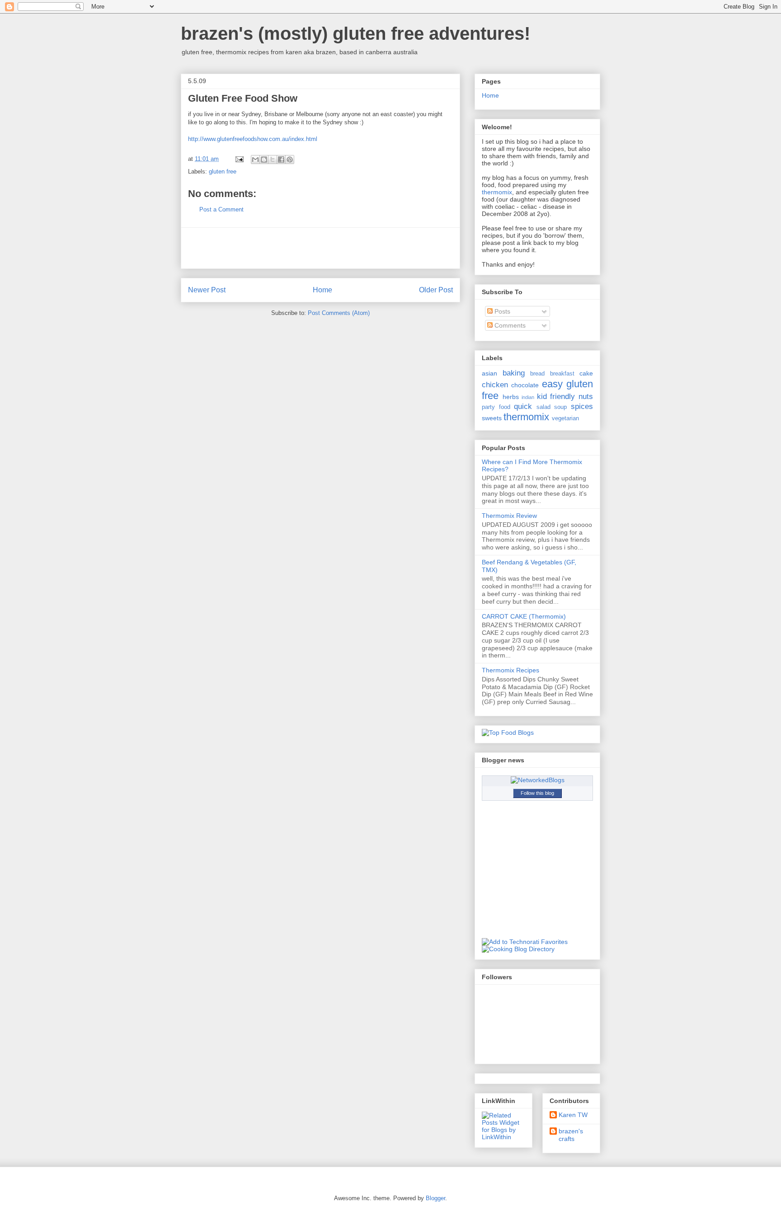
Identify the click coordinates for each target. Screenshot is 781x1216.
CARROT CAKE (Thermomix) (524, 616)
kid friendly (556, 396)
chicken (495, 384)
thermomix (497, 192)
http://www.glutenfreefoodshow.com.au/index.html (252, 139)
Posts (501, 311)
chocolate (525, 385)
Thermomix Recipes (510, 670)
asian (489, 373)
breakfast (562, 374)
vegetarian (565, 418)
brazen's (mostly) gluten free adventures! (355, 33)
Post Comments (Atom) (339, 313)
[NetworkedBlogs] (538, 780)
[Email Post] (238, 158)
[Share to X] (272, 159)
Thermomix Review (509, 515)
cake (586, 373)
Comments (509, 325)
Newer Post (207, 290)
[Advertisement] (320, 248)
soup (560, 407)
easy (552, 384)
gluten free (222, 171)
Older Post (436, 290)
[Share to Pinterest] (289, 159)
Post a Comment (221, 209)
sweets (492, 418)
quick (523, 406)
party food (496, 407)
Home (322, 290)
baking (514, 373)
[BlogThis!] (263, 159)
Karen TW (573, 1114)
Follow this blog (537, 793)
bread (537, 374)
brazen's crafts (571, 1134)
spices (582, 406)
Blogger (435, 1198)
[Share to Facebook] (281, 159)
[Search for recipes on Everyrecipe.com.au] (508, 732)
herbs (511, 396)
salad (543, 407)
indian (528, 397)
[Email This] (255, 159)
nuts (586, 396)
